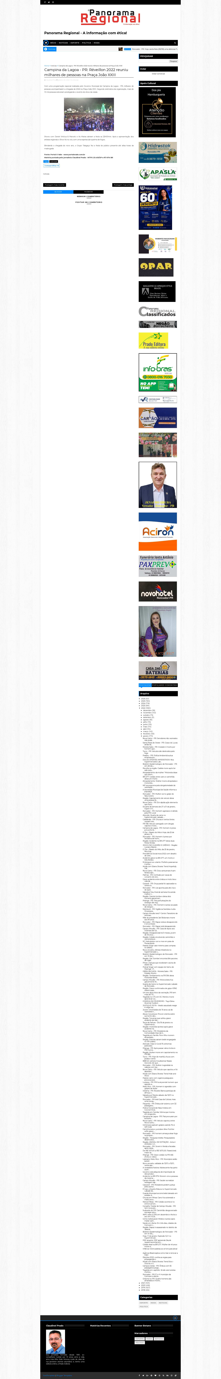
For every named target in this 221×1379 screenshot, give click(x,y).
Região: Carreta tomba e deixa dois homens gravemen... (157, 897)
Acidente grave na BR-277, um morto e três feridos (158, 859)
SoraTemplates (49, 1376)
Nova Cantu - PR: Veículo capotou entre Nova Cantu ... (159, 1122)
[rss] (163, 1375)
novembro (147, 713)
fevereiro (147, 734)
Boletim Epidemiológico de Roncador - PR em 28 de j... (160, 765)
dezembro (147, 710)
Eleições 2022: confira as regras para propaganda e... (157, 1258)
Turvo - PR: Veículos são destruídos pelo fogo (159, 752)
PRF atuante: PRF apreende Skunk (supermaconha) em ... (157, 1241)
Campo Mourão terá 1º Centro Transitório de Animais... (160, 914)
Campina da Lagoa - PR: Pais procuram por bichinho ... (160, 1117)
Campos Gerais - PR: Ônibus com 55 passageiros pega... (157, 1267)
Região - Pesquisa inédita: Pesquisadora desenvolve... (159, 1139)
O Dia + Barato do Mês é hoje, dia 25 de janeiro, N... (158, 833)
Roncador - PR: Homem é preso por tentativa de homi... (157, 838)
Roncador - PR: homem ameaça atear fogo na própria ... (160, 1134)
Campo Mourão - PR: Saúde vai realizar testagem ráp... (158, 1181)
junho (145, 724)
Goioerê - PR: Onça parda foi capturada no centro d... (159, 885)
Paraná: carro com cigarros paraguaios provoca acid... (158, 1079)
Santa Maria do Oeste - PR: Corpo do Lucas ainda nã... (160, 744)
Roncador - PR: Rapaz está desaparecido (159, 926)
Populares (158, 685)
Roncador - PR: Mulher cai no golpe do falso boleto (158, 795)
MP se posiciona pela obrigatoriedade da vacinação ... (159, 786)
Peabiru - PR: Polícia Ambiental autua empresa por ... (158, 756)
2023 (143, 706)
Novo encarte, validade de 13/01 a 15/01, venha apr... (158, 1164)
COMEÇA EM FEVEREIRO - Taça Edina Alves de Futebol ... (158, 1002)
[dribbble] (159, 1375)
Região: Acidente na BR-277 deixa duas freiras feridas (158, 842)
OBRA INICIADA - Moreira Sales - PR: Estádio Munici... (158, 972)
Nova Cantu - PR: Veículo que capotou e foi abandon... (160, 1070)
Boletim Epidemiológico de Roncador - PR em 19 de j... (160, 955)
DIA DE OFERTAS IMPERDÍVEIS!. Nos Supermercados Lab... (158, 761)
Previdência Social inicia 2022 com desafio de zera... (159, 855)
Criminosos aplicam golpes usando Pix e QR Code (159, 1126)
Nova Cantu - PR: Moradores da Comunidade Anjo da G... (155, 1032)
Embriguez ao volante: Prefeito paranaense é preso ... (160, 863)
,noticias (75, 80)
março (146, 731)
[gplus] (147, 1375)
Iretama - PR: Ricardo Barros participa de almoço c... (159, 1092)
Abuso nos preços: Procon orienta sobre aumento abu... (159, 1015)
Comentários (171, 685)
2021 (143, 1283)
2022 (143, 708)
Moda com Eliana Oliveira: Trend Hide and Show (159, 1075)
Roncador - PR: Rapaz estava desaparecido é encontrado (160, 923)
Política (86, 43)
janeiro (146, 736)
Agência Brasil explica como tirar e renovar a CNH (160, 1254)
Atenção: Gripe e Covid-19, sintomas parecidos (157, 1045)
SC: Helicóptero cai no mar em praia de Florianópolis (158, 942)
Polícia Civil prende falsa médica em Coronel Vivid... (157, 1109)
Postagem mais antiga (123, 185)
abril (145, 729)
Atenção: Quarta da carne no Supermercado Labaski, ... (154, 816)
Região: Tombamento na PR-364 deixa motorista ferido (158, 977)
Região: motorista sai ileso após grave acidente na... (158, 1028)
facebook (88, 192)
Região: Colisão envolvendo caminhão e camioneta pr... (159, 938)
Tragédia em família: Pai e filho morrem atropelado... (158, 1036)
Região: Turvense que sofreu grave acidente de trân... (157, 1019)
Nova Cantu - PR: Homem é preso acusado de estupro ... (160, 906)
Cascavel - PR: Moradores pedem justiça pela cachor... (159, 1186)
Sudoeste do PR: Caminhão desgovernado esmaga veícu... (160, 1211)
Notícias (63, 43)
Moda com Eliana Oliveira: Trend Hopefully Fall (159, 867)
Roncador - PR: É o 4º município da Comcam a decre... (157, 1275)
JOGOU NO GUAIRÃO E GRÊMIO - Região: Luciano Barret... (160, 846)
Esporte (75, 43)
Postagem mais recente (54, 185)
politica (144, 1306)
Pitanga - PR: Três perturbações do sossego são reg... (157, 902)
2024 (143, 703)
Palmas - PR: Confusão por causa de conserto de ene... (157, 876)
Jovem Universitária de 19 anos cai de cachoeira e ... (158, 1011)
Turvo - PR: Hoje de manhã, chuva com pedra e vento (158, 1058)
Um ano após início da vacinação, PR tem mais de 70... (159, 994)
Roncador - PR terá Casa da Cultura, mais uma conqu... (159, 1100)
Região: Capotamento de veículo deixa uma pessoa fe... (158, 799)
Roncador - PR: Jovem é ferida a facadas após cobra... (159, 1147)
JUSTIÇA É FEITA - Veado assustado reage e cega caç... (160, 1006)
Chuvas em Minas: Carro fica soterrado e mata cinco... (159, 1199)
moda (153, 1303)
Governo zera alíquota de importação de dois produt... (159, 1173)
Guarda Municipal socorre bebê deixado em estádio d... (160, 1194)
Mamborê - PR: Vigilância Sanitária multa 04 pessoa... (159, 910)
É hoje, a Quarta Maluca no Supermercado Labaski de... (160, 1190)
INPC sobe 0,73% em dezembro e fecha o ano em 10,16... (160, 1216)
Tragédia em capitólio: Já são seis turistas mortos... (159, 1271)
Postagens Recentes (145, 685)
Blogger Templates (64, 1376)
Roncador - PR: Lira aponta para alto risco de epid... (159, 889)
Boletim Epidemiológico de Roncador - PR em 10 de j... (160, 1233)
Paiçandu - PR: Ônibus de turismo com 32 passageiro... (159, 1105)
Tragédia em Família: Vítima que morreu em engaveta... (159, 1113)
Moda (97, 43)
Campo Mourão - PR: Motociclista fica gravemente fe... (158, 981)
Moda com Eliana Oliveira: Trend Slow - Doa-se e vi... (158, 1263)
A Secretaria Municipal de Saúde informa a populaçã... (160, 791)
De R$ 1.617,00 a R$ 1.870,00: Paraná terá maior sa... (159, 1152)
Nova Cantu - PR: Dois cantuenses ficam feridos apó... (159, 872)
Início (53, 43)
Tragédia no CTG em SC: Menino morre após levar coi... (158, 998)
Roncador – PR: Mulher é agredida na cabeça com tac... (158, 1066)
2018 (143, 1290)
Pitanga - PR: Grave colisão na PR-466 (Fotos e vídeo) (158, 1156)
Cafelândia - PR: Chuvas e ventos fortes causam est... (158, 820)
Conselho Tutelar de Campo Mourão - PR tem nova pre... (159, 1207)
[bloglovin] (155, 1375)
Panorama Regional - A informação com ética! (85, 33)
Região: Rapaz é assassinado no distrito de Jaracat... (160, 1228)
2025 (143, 701)
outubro (146, 715)
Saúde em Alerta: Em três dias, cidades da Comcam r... (159, 1224)
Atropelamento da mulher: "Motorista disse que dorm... (160, 774)
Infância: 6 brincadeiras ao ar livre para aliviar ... (160, 1250)
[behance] (167, 1375)
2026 (143, 699)
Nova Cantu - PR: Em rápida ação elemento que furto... (160, 803)
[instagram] (53, 2)
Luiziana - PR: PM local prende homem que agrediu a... (160, 1083)
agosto (146, 720)
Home (46, 66)
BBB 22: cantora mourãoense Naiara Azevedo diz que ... (157, 1062)
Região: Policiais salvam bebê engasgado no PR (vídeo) (159, 1041)
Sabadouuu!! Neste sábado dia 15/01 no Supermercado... (158, 1096)
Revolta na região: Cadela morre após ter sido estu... (159, 769)
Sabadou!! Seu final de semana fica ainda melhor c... (159, 893)
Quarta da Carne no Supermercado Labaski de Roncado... (160, 985)
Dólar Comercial (158, 74)
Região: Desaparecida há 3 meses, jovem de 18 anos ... (159, 934)
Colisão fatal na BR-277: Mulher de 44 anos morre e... (160, 1246)
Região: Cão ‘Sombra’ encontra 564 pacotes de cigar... (160, 960)
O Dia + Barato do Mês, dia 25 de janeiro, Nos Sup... (159, 850)
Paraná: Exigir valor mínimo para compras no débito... (159, 947)
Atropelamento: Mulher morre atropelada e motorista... (160, 782)
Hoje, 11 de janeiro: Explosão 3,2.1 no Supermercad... (157, 1237)
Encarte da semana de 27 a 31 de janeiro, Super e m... (159, 808)
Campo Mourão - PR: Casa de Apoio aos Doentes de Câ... (159, 930)
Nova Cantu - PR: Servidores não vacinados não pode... (160, 739)
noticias (77, 49)
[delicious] (175, 1375)
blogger (58, 192)
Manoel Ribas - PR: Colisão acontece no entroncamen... (159, 1203)
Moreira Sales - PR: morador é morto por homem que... (159, 748)
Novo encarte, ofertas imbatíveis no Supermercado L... (157, 951)
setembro (147, 717)
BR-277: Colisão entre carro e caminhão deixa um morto (158, 778)
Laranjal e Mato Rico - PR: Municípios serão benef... (160, 1160)
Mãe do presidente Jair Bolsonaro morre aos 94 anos (159, 919)
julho (145, 722)
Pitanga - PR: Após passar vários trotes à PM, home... (159, 1049)
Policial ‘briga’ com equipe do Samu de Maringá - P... (158, 968)
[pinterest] (151, 1375)
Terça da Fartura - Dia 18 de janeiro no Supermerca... (158, 1024)
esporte (144, 1303)
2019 (143, 1288)
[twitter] (49, 2)
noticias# (53, 161)
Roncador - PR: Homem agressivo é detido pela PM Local (160, 812)
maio (145, 727)
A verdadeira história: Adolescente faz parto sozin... (160, 1169)
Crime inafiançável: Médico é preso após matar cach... (159, 1220)
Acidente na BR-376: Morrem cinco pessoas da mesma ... (160, 1177)
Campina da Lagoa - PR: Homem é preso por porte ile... (159, 829)
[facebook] (45, 2)
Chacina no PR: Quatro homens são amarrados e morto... (157, 1280)
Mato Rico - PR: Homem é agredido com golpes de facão (159, 1087)
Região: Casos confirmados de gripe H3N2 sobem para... (160, 989)
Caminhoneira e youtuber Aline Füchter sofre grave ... (158, 1130)
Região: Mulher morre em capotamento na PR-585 (160, 1053)
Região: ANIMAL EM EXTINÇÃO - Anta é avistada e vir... (159, 1143)
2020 (143, 1285)
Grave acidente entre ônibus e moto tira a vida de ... (159, 880)
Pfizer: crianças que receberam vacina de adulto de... (159, 964)
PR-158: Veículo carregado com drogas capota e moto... (158, 825)
